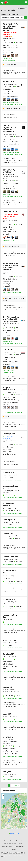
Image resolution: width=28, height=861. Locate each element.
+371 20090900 (9, 477)
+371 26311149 (9, 645)
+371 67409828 (8, 606)
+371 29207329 (8, 224)
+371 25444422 (8, 86)
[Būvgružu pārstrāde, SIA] (4, 407)
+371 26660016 (8, 444)
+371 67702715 (8, 719)
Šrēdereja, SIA (9, 433)
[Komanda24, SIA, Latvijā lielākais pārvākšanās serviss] (4, 55)
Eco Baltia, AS (9, 599)
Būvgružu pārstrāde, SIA (9, 388)
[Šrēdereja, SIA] (23, 436)
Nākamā (16, 785)
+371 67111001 (8, 524)
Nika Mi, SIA (8, 737)
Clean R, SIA (8, 533)
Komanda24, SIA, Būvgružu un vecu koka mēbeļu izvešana (10, 266)
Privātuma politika (19, 846)
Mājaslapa (18, 42)
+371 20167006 (8, 42)
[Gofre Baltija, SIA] (4, 237)
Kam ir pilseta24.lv (9, 841)
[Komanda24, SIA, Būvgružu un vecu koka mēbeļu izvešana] (4, 289)
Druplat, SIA (8, 349)
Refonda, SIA (8, 81)
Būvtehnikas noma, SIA (8, 505)
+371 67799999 (8, 581)
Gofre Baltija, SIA (10, 212)
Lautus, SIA (7, 687)
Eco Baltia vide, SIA (9, 571)
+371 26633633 (8, 495)
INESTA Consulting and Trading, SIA (11, 318)
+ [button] (3, 795)
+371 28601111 (8, 746)
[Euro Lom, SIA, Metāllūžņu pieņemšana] (4, 191)
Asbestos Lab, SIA (10, 486)
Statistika (13, 849)
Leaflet (13, 828)
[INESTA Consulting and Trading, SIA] (4, 338)
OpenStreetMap (19, 828)
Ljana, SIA (7, 714)
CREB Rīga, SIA (9, 519)
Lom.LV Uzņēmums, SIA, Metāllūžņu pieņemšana (10, 128)
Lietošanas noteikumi (10, 844)
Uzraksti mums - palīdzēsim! (8, 437)
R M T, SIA (7, 772)
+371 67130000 (8, 561)
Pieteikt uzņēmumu (7, 846)
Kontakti (20, 844)
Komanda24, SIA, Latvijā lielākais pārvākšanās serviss (10, 27)
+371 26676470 (9, 622)
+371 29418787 (8, 354)
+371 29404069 (8, 328)
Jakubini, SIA (8, 654)
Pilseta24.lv (19, 841)
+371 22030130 (8, 659)
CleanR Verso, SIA (10, 556)
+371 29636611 (9, 777)
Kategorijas (21, 8)
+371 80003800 (8, 136)
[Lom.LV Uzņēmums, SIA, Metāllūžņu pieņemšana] (4, 149)
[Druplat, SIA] (4, 367)
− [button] (3, 798)
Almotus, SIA (8, 472)
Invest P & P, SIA (9, 640)
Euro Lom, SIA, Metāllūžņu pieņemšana (9, 172)
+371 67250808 (8, 395)
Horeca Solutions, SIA (10, 616)
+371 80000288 (8, 696)
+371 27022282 (8, 511)
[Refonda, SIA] (4, 99)
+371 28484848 (8, 181)
